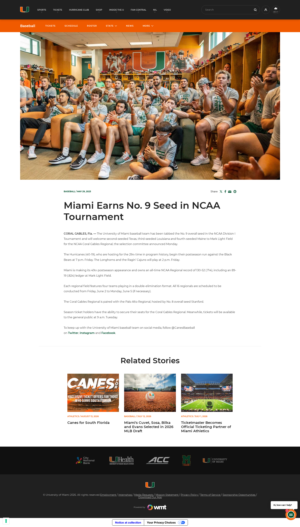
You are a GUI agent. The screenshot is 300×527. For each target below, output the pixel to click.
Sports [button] (41, 10)
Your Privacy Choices (161, 522)
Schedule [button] (71, 25)
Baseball (27, 26)
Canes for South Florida (88, 423)
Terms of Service (210, 494)
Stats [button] (110, 25)
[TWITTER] (220, 191)
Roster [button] (92, 25)
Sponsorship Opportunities (239, 494)
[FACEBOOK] (224, 191)
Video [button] (167, 10)
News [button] (130, 25)
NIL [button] (155, 10)
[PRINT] (234, 191)
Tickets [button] (57, 10)
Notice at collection (128, 522)
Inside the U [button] (116, 10)
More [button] (146, 25)
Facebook (108, 333)
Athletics (73, 416)
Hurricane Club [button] (79, 10)
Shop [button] (99, 10)
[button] (266, 10)
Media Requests (144, 494)
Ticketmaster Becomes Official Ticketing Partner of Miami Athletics (206, 427)
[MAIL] (229, 192)
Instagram (87, 333)
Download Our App (150, 497)
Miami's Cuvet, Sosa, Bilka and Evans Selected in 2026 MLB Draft (148, 427)
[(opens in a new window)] (85, 460)
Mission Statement (167, 494)
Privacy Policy (190, 494)
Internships (125, 494)
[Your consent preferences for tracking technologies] (6, 521)
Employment (108, 494)
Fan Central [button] (138, 10)
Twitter (73, 333)
